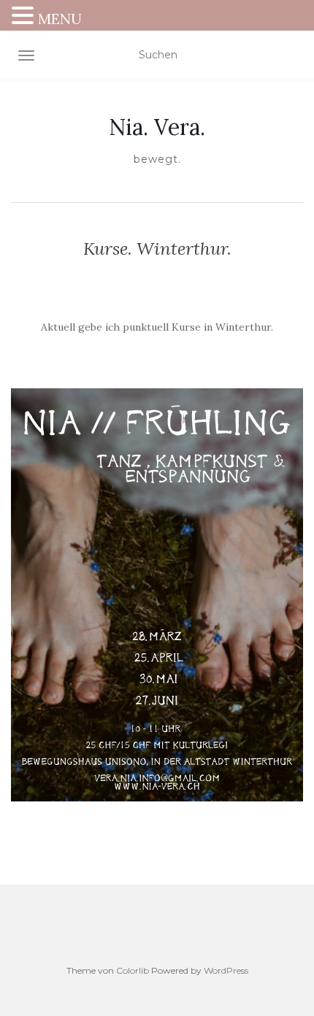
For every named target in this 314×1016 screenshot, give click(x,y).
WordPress (226, 970)
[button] (25, 17)
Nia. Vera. (157, 127)
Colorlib (132, 970)
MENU (60, 18)
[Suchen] (294, 55)
